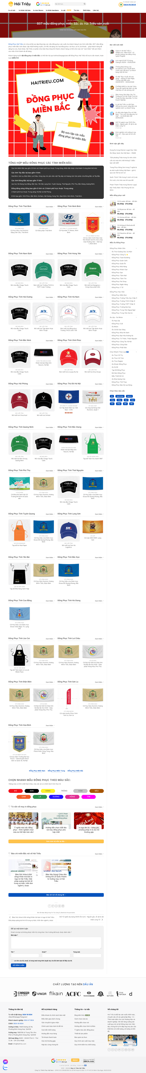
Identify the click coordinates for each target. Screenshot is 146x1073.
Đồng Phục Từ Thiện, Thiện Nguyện (124, 338)
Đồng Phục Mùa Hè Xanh (120, 332)
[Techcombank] (73, 994)
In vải (63, 10)
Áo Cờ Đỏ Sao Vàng (118, 329)
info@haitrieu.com (19, 1044)
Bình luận (14, 935)
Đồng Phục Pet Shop (119, 281)
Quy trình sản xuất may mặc (84, 1041)
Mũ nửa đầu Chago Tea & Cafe (19, 286)
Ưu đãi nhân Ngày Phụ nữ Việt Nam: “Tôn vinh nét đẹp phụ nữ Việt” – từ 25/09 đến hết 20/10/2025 (126, 115)
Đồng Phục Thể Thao (119, 382)
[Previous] (57, 230)
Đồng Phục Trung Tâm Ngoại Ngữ (123, 310)
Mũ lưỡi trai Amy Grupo (93, 372)
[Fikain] (40, 993)
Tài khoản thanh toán (49, 1037)
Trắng (64, 791)
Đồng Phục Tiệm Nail (119, 275)
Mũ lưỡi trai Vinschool (19, 415)
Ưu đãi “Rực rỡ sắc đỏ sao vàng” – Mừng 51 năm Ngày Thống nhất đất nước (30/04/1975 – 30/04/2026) (125, 79)
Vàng (48, 791)
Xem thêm (49, 207)
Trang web (76, 952)
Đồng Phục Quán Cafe (119, 260)
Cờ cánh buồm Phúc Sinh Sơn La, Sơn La (69, 714)
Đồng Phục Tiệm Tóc (119, 278)
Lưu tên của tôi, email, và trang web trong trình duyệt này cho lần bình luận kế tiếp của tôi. (43, 960)
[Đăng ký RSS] (129, 1049)
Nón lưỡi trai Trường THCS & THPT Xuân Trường (44, 286)
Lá (40, 797)
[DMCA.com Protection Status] (89, 1060)
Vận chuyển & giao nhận (50, 1022)
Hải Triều (111, 1015)
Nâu (97, 791)
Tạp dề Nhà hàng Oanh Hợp (19, 589)
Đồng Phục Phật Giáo (119, 347)
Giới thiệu (86, 10)
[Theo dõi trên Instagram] (112, 1049)
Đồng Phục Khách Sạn (120, 269)
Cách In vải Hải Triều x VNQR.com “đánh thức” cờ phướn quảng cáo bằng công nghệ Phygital (126, 53)
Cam (24, 797)
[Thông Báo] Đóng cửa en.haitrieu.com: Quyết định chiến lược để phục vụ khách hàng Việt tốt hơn (126, 69)
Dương (56, 797)
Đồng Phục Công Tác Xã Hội (122, 341)
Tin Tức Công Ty (73, 20)
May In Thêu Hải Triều (78, 1068)
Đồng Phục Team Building (121, 257)
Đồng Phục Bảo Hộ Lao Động (122, 385)
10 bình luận (120, 138)
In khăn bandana (52, 10)
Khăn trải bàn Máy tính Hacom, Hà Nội (43, 364)
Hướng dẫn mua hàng (49, 1034)
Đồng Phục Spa (117, 272)
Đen (32, 791)
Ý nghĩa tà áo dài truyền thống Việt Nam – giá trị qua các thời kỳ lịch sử (123, 170)
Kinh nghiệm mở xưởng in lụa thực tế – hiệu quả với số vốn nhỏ (126, 134)
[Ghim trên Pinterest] (59, 905)
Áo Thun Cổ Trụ (117, 355)
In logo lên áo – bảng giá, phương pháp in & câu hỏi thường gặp (89, 830)
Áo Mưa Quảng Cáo (118, 379)
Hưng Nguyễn (81, 30)
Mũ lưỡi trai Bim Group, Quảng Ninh (19, 460)
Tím (88, 797)
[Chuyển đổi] (136, 248)
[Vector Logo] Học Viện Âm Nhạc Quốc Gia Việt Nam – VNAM (123, 151)
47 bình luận (120, 128)
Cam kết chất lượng (48, 1030)
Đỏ (15, 791)
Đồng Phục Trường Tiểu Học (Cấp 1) (124, 298)
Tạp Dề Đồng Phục (118, 370)
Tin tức (76, 10)
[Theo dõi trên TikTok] (115, 1049)
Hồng (72, 797)
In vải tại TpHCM (64, 1065)
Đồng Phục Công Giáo (119, 344)
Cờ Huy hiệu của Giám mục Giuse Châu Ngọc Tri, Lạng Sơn (19, 626)
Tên (12, 952)
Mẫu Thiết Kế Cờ (118, 376)
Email (44, 952)
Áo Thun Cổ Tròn (118, 358)
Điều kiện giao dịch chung (51, 1019)
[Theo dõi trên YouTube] (132, 1049)
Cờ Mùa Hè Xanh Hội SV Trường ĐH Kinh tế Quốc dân (19, 496)
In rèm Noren (38, 10)
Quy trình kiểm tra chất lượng (84, 1045)
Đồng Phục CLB (117, 323)
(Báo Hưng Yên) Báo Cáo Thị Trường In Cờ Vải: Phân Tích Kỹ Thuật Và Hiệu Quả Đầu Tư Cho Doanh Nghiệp (126, 97)
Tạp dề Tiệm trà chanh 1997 (92, 459)
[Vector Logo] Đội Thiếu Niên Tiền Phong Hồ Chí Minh (123, 187)
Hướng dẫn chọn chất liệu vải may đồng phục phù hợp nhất (56, 830)
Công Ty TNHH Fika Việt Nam (44, 1070)
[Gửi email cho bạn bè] (56, 905)
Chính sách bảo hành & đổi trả (52, 1026)
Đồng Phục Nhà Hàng (119, 266)
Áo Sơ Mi (115, 367)
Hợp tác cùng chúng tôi (50, 1045)
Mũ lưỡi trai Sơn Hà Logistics (68, 546)
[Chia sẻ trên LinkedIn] (62, 905)
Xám (80, 791)
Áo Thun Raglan (117, 361)
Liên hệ (96, 10)
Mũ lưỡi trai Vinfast (43, 415)
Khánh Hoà (80, 1065)
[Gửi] (84, 4)
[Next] (103, 230)
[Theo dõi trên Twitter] (119, 1049)
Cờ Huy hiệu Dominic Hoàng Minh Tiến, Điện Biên (44, 495)
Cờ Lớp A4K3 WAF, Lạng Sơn (92, 539)
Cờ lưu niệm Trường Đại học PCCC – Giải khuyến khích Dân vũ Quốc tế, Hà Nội (19, 759)
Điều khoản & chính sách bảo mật (53, 1015)
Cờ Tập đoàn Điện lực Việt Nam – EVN (68, 409)
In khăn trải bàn (25, 10)
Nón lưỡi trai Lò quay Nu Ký (68, 372)
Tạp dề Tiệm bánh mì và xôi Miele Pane (19, 671)
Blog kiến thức (79, 1015)
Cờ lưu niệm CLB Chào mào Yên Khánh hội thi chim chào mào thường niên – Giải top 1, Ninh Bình (93, 241)
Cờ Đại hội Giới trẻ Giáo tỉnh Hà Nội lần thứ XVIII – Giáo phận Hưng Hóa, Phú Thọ (92, 664)
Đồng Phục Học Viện (117, 292)
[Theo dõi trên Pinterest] (126, 1049)
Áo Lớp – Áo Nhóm (116, 317)
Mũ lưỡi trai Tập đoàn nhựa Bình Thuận (43, 329)
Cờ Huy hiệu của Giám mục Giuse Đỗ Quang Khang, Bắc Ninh (93, 496)
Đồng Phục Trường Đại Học (121, 307)
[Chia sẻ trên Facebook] (49, 905)
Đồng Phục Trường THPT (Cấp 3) (123, 304)
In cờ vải (11, 10)
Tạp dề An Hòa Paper (19, 545)
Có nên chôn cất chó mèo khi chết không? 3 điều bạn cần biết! (123, 160)
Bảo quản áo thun (80, 1037)
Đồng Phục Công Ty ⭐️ (120, 254)
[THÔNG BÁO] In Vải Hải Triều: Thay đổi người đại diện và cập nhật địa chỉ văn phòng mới (126, 88)
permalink (72, 912)
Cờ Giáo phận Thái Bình (43, 230)
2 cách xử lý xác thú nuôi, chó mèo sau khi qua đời (124, 178)
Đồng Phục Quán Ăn (119, 263)
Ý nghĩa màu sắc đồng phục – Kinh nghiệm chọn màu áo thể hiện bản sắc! (23, 830)
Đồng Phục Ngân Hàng (120, 284)
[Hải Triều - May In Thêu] (19, 4)
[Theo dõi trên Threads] (122, 1049)
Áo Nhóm (115, 326)
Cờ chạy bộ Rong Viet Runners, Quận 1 (92, 409)
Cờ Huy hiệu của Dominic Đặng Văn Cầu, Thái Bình (19, 231)
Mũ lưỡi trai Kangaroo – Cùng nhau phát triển (93, 286)
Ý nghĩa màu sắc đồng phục (84, 1030)
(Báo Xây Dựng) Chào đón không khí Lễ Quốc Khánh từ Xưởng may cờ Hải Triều (56, 877)
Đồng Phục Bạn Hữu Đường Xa (122, 335)
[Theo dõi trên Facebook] (109, 1049)
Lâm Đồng (73, 1065)
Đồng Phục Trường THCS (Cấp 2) (123, 301)
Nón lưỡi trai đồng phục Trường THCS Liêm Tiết (68, 329)
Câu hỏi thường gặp (49, 1041)
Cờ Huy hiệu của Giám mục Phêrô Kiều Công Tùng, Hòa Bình (43, 751)
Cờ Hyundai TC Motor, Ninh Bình (68, 231)
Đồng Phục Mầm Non (119, 295)
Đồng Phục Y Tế (117, 287)
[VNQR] (23, 994)
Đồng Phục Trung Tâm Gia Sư (122, 313)
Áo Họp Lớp (116, 320)
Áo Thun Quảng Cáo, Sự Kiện (122, 251)
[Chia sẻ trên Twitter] (52, 905)
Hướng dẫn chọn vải (81, 1022)
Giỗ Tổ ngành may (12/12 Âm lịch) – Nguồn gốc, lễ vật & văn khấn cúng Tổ (126, 124)
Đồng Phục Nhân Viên (117, 248)
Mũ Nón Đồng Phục (119, 373)
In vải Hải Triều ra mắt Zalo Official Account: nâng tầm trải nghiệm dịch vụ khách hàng (126, 106)
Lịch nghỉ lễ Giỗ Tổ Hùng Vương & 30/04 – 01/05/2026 (125, 61)
